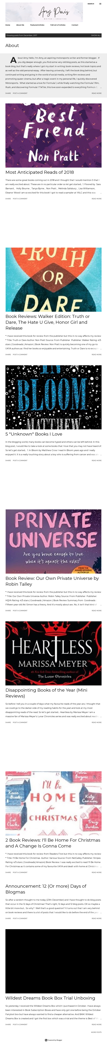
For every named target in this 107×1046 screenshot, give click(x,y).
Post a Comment (20, 93)
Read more (97, 93)
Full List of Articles (57, 25)
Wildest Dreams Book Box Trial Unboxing (50, 998)
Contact (75, 25)
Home (7, 25)
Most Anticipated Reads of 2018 (39, 172)
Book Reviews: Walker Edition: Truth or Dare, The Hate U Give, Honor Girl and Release (47, 322)
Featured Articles (37, 25)
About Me (20, 25)
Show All (96, 35)
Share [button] (8, 93)
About (12, 45)
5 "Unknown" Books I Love (33, 434)
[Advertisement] (53, 224)
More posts (96, 1032)
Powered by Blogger (54, 1040)
